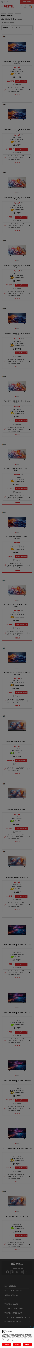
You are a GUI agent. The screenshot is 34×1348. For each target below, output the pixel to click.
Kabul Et (27, 1344)
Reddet (17, 1344)
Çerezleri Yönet (7, 1345)
